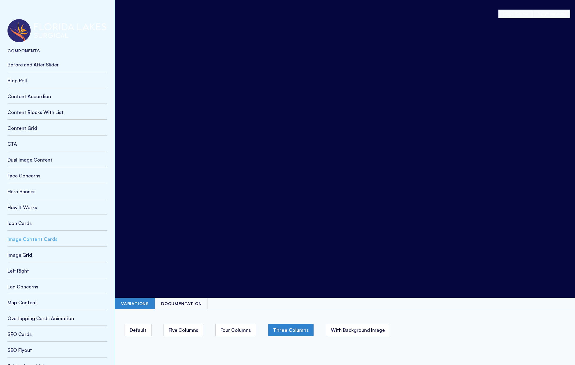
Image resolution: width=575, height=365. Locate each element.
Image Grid (19, 255)
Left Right (18, 271)
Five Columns (183, 330)
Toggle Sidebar (515, 14)
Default (138, 330)
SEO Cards (19, 334)
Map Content (22, 302)
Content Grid (22, 128)
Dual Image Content (29, 160)
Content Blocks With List (35, 112)
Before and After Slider (33, 65)
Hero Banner (21, 191)
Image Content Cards (32, 239)
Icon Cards (19, 223)
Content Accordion (29, 96)
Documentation (181, 303)
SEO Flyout (19, 350)
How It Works (22, 207)
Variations (135, 303)
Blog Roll (17, 80)
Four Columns (235, 330)
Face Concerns (23, 176)
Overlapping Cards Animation (40, 318)
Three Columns (291, 330)
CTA (12, 144)
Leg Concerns (22, 287)
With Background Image (358, 330)
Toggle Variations (551, 14)
